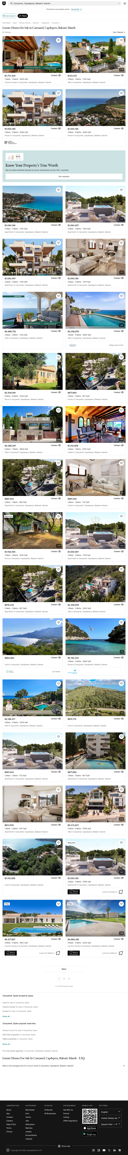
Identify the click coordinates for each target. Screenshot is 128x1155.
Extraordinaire (31, 1135)
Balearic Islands (24, 23)
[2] (69, 978)
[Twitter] (109, 1150)
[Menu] (125, 3)
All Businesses (50, 1113)
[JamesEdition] (4, 3)
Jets (27, 1121)
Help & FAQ (11, 1124)
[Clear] (119, 3)
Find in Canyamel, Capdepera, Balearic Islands (30, 1051)
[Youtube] (104, 1150)
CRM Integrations (70, 1121)
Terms (8, 1128)
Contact (9, 1117)
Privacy (9, 1132)
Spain (15, 23)
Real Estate (6, 23)
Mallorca (36, 23)
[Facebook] (99, 1150)
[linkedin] (114, 1150)
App (8, 1113)
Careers (9, 1121)
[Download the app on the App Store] (89, 1128)
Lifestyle (28, 1139)
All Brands (48, 1110)
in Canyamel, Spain (19, 1035)
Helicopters (30, 1124)
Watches (28, 1128)
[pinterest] (120, 1150)
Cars (27, 1113)
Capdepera (45, 23)
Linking (66, 1117)
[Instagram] (93, 1150)
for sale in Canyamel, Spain (15, 1003)
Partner (66, 1113)
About (8, 1110)
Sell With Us (68, 1110)
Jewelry (28, 1132)
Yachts (28, 1117)
